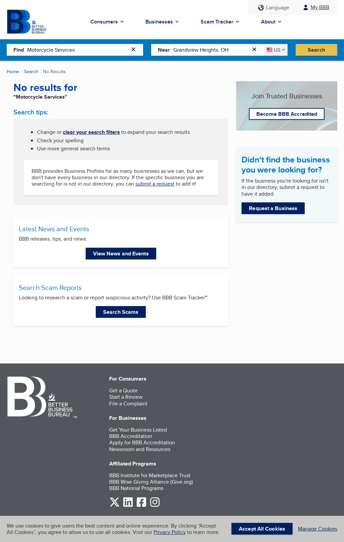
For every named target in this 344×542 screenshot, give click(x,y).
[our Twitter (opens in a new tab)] (114, 505)
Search (316, 50)
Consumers (104, 22)
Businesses (159, 22)
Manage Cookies (317, 529)
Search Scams (120, 312)
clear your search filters (91, 132)
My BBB (320, 7)
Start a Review (126, 397)
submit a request (154, 184)
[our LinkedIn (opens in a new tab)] (128, 505)
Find (18, 50)
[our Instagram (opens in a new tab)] (154, 505)
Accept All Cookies (262, 529)
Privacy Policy (170, 532)
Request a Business (273, 208)
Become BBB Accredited (286, 114)
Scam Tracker (217, 22)
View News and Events (121, 253)
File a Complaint (128, 403)
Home (13, 71)
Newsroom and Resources (139, 449)
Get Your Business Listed (138, 430)
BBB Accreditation (130, 436)
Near (164, 50)
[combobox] (77, 50)
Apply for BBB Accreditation (142, 442)
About (268, 22)
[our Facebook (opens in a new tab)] (141, 505)
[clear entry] (135, 50)
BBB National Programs (136, 488)
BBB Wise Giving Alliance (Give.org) (151, 482)
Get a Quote (123, 390)
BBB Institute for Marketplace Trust (149, 475)
